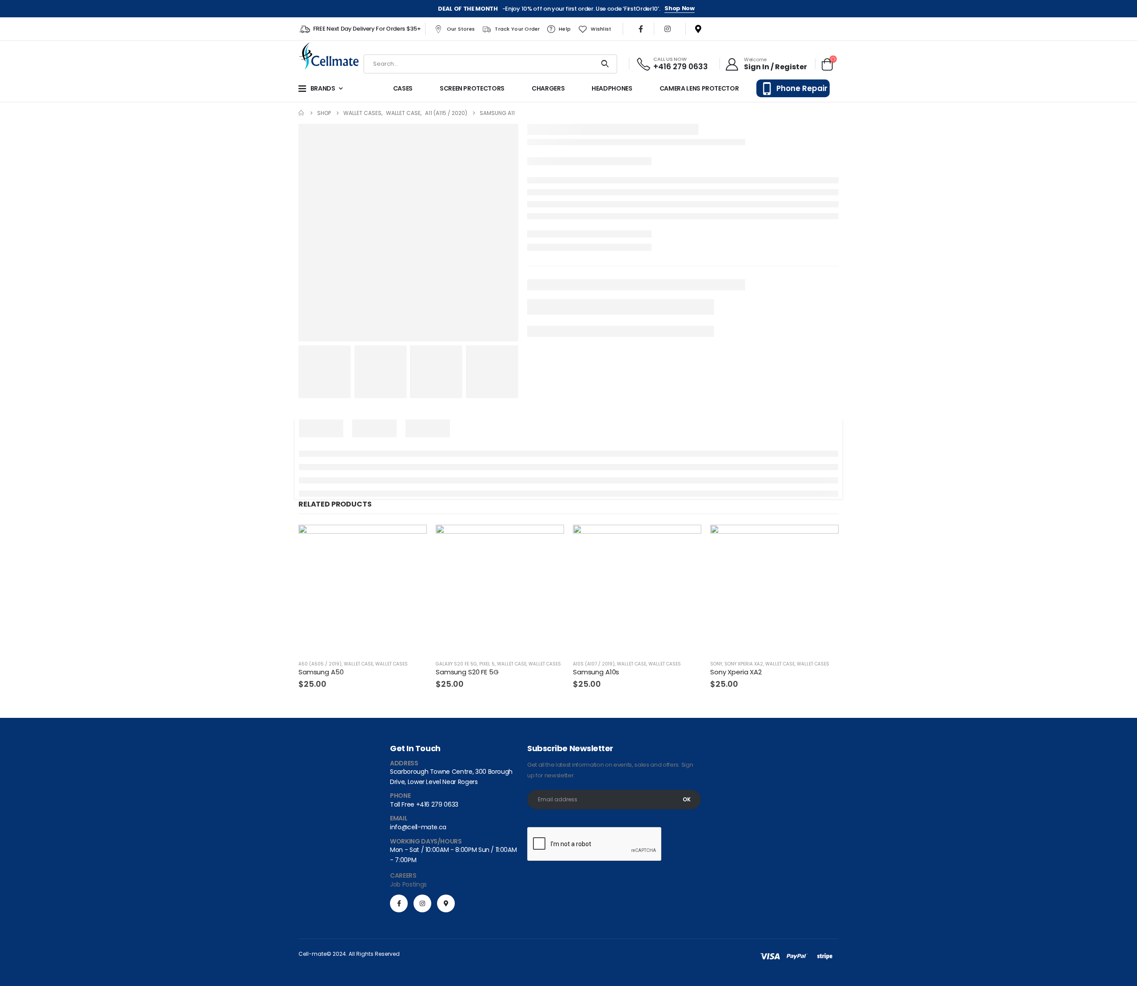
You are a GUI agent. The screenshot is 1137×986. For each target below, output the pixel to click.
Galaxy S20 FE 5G (456, 664)
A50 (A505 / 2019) (320, 664)
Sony (716, 664)
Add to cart (412, 539)
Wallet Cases (391, 664)
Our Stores (461, 28)
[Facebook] (641, 29)
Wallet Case (358, 664)
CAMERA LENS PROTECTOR (699, 88)
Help (565, 28)
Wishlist (601, 28)
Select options (824, 539)
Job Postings (408, 884)
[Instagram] (667, 29)
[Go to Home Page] (301, 113)
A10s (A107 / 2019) (594, 664)
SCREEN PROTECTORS (472, 88)
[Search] (605, 64)
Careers (403, 875)
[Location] (694, 29)
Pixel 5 (487, 664)
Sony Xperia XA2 (743, 664)
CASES (403, 88)
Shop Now (679, 8)
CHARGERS (548, 88)
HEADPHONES (612, 88)
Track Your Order (517, 28)
